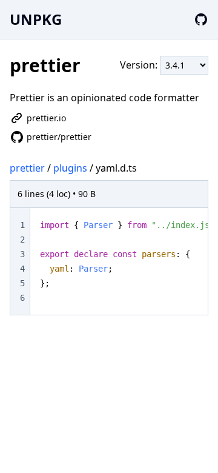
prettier (27, 168)
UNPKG (36, 19)
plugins (70, 168)
